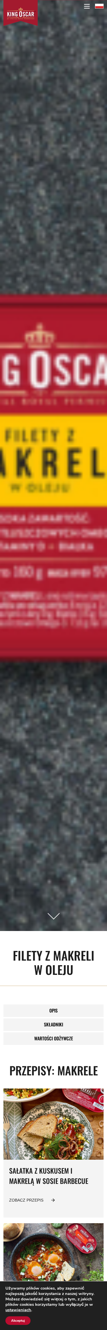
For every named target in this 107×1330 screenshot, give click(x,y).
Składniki (53, 1024)
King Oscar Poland (99, 6)
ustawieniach (18, 1309)
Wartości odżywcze (53, 1038)
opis (53, 1010)
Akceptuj (18, 1320)
